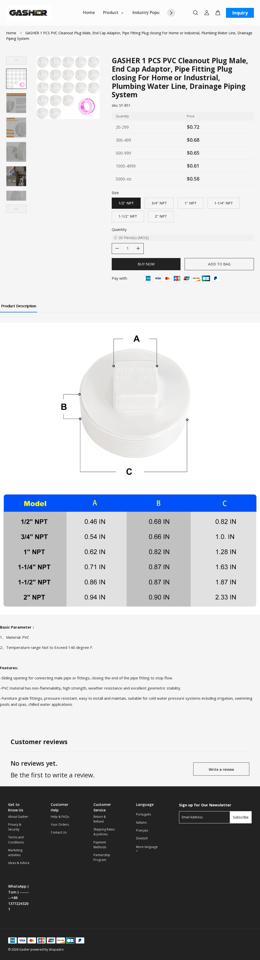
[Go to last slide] (16, 60)
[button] (16, 79)
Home (11, 32)
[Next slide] (16, 209)
